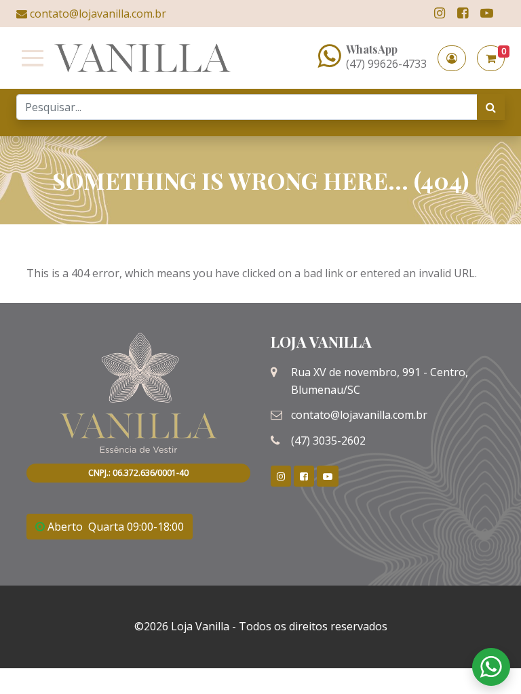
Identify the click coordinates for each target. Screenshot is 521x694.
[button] (452, 58)
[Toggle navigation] (29, 58)
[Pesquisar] (491, 107)
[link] (439, 13)
